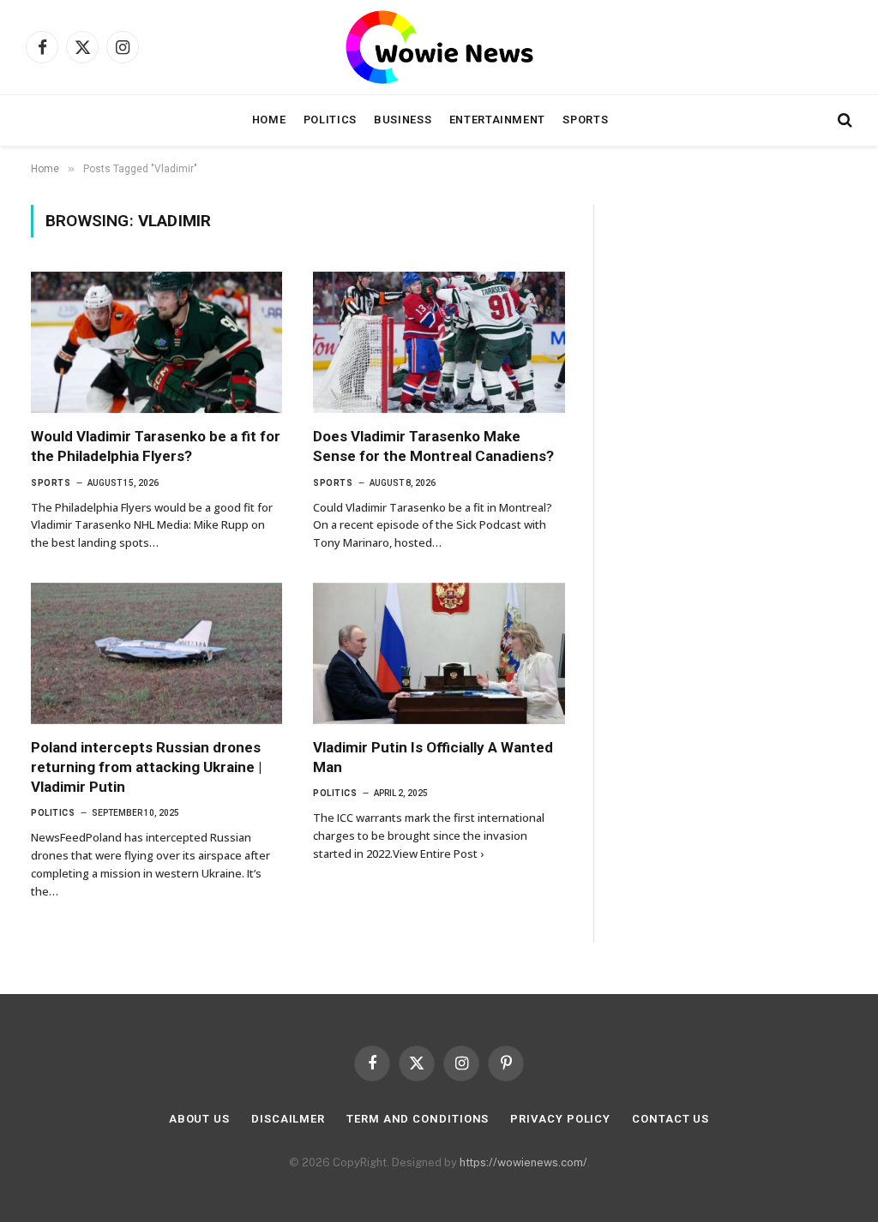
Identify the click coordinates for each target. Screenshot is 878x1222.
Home (269, 119)
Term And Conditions (417, 1118)
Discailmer (288, 1118)
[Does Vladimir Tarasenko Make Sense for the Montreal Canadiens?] (438, 342)
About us (199, 1118)
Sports (585, 119)
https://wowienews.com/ (523, 1162)
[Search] (843, 120)
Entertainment (497, 119)
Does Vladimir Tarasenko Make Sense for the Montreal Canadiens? (433, 446)
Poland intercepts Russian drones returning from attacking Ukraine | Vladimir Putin (146, 767)
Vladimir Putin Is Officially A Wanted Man (433, 757)
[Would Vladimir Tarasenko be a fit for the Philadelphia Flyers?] (156, 342)
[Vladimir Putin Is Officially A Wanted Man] (438, 653)
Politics (330, 119)
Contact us (670, 1118)
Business (402, 119)
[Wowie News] (439, 47)
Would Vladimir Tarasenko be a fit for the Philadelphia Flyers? (155, 446)
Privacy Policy (560, 1118)
